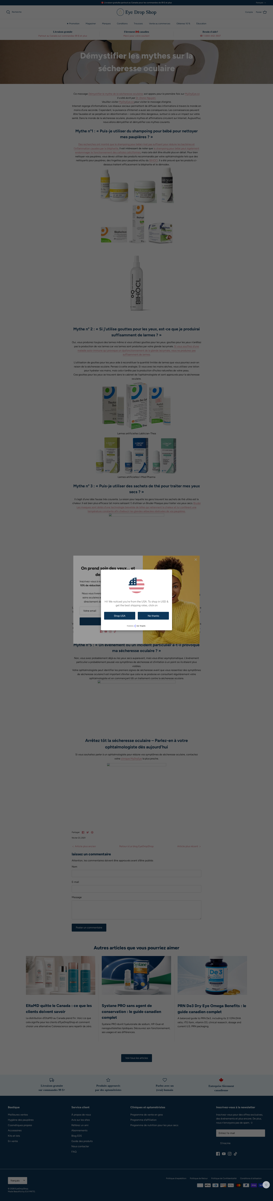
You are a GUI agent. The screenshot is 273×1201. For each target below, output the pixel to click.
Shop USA (119, 615)
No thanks (153, 615)
